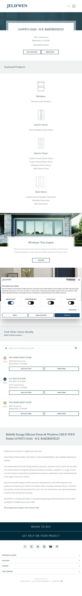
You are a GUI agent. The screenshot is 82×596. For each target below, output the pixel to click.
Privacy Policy (25, 581)
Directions (50, 52)
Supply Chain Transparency (41, 581)
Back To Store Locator (12, 335)
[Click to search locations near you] (6, 348)
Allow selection (41, 315)
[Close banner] (79, 280)
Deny (15, 315)
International (56, 581)
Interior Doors (41, 124)
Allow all (67, 315)
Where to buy (41, 526)
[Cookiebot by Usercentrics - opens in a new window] (65, 280)
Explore (41, 260)
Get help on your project (41, 535)
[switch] (31, 303)
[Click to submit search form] (76, 348)
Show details (72, 310)
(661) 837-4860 (26, 413)
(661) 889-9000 (32, 52)
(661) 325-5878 (26, 392)
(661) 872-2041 (26, 369)
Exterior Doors (41, 153)
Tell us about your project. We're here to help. (22, 508)
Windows (41, 96)
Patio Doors (41, 192)
